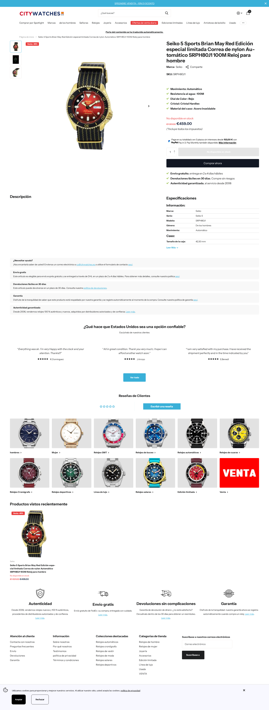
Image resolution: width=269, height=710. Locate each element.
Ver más (243, 22)
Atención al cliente (22, 636)
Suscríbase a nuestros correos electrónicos (206, 636)
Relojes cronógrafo (106, 646)
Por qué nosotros (62, 646)
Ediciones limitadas (172, 22)
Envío (13, 651)
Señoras (83, 22)
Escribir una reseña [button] (162, 406)
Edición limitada (147, 660)
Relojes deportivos (106, 664)
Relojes (96, 22)
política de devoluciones (95, 288)
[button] (148, 106)
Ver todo (134, 377)
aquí (130, 264)
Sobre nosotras (61, 641)
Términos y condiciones (66, 660)
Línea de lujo (193, 22)
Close (265, 3)
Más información (227, 142)
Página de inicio (26, 37)
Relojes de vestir (105, 651)
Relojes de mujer (148, 646)
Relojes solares (104, 660)
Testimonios (59, 651)
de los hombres (67, 22)
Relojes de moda (105, 655)
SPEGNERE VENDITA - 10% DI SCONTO (134, 3)
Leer (171, 247)
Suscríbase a (193, 655)
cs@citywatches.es (86, 264)
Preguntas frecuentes (22, 646)
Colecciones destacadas (112, 636)
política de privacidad (64, 655)
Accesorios (121, 22)
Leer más (130, 311)
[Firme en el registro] (239, 13)
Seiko (179, 66)
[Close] (254, 690)
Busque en (166, 13)
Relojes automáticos (107, 641)
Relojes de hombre (149, 641)
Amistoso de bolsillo (214, 22)
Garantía (14, 660)
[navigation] (16, 46)
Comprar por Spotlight (31, 22)
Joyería (107, 22)
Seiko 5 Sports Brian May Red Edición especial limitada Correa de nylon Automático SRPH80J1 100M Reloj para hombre (32, 568)
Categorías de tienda (152, 636)
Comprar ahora (213, 163)
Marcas (52, 22)
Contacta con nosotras (22, 641)
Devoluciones (17, 655)
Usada (142, 669)
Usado (232, 22)
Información (61, 636)
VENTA (143, 673)
